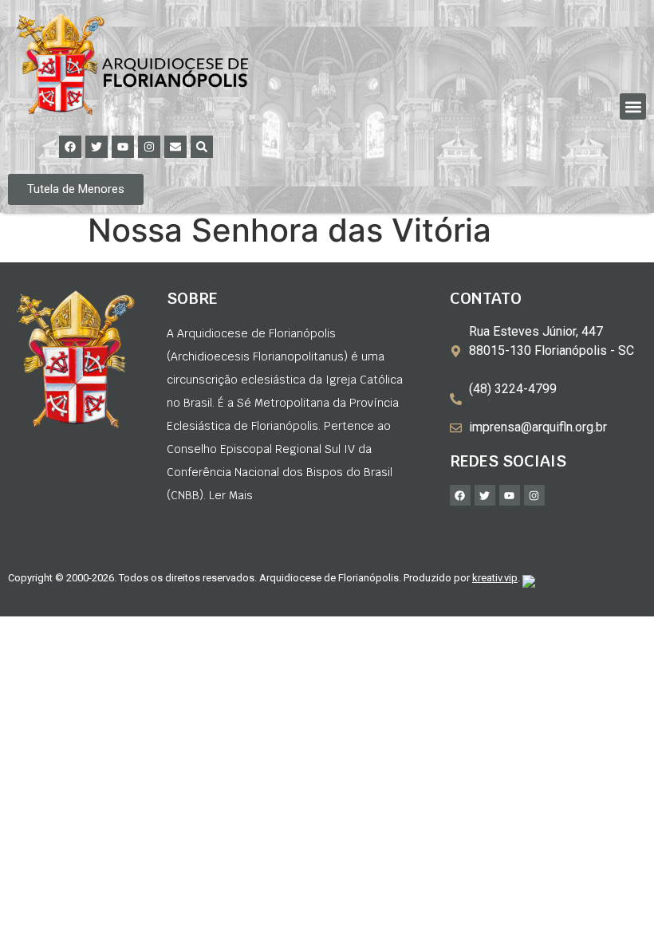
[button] (633, 106)
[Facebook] (70, 147)
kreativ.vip (495, 578)
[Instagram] (149, 147)
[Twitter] (96, 147)
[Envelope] (175, 147)
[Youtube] (123, 147)
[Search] (202, 147)
